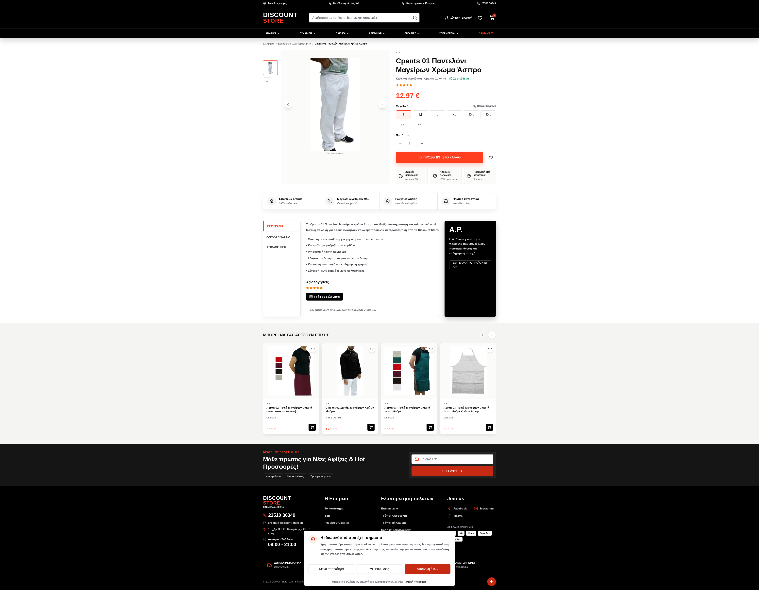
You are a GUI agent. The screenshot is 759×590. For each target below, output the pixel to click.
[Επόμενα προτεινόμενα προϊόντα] (492, 335)
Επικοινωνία (389, 508)
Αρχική (270, 43)
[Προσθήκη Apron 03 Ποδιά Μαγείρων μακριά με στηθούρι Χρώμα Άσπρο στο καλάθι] (489, 427)
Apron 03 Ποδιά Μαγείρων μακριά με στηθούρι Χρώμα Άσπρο (466, 409)
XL (454, 114)
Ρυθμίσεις (382, 569)
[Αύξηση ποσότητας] (421, 143)
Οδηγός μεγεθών (486, 106)
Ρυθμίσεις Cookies (337, 522)
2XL (471, 114)
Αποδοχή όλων (427, 569)
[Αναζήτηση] (415, 18)
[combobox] (364, 18)
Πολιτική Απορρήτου (415, 582)
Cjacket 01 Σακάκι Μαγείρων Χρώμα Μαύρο (350, 409)
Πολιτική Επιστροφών (396, 529)
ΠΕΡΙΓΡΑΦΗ (275, 226)
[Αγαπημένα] (480, 18)
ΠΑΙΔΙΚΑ (341, 33)
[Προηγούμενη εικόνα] (267, 54)
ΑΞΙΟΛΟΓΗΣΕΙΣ (276, 247)
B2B (327, 515)
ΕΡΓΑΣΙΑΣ (410, 33)
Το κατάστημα (334, 508)
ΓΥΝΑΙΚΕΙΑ (306, 33)
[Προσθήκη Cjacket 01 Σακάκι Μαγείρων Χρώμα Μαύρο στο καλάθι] (371, 427)
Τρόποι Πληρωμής (393, 522)
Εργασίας (283, 43)
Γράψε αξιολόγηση (327, 296)
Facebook (460, 508)
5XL (420, 125)
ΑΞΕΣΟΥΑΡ (375, 33)
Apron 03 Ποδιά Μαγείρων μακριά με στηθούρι (407, 409)
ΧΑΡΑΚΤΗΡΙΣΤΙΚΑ (278, 236)
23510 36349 (488, 3)
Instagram (487, 508)
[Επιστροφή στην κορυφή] (491, 581)
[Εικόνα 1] (270, 67)
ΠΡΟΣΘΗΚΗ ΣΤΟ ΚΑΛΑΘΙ (442, 157)
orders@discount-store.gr (285, 522)
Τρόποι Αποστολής (394, 515)
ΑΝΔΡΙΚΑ (271, 33)
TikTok (458, 515)
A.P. (398, 52)
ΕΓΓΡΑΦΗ (449, 471)
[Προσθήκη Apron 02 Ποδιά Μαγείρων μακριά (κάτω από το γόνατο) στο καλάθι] (312, 427)
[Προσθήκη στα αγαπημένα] (491, 157)
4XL (403, 125)
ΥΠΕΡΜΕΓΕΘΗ (447, 33)
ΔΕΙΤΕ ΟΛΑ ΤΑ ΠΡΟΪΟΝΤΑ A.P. (470, 264)
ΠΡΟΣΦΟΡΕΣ (486, 33)
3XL (488, 114)
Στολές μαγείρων (301, 43)
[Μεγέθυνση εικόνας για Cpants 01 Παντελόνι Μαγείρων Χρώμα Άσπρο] (335, 104)
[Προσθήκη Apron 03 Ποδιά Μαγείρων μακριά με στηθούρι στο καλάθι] (430, 427)
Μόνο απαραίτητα (331, 569)
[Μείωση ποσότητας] (400, 143)
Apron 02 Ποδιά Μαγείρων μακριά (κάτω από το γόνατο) (289, 409)
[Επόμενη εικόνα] (267, 81)
